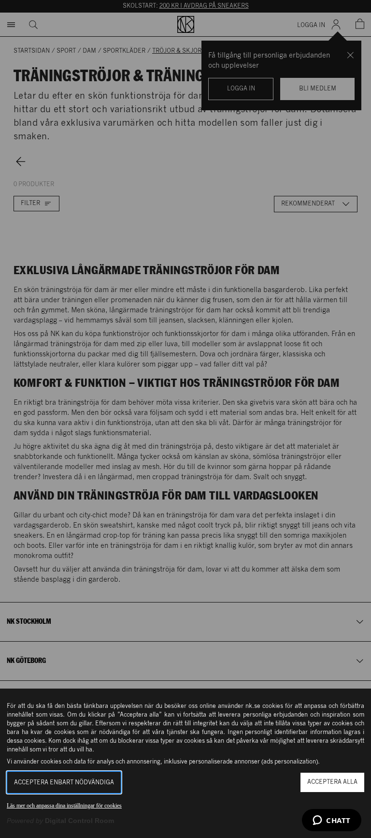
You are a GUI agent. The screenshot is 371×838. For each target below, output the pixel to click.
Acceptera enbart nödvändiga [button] (64, 782)
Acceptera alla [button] (332, 782)
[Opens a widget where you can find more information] (331, 821)
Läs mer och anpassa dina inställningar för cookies (64, 805)
